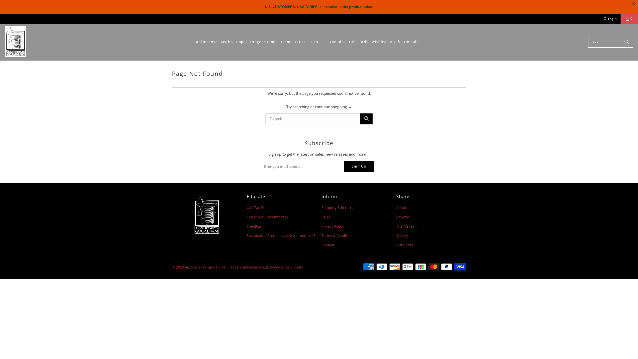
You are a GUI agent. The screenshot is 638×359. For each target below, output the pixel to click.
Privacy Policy (332, 226)
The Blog (254, 226)
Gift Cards (404, 245)
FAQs (325, 217)
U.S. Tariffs (256, 207)
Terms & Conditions (337, 235)
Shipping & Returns (337, 207)
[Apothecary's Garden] (15, 42)
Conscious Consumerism (267, 217)
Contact (327, 245)
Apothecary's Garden (202, 267)
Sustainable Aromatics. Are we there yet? (281, 235)
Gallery (402, 235)
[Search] (627, 42)
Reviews (403, 217)
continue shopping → (333, 106)
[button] (310, 42)
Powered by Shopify (286, 267)
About (401, 207)
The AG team (407, 226)
